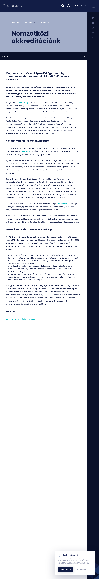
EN (81, 6)
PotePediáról (63, 203)
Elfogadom (65, 569)
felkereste (25, 151)
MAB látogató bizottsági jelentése (20, 319)
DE (86, 6)
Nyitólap (16, 22)
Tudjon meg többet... (82, 569)
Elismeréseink (44, 22)
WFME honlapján (23, 102)
